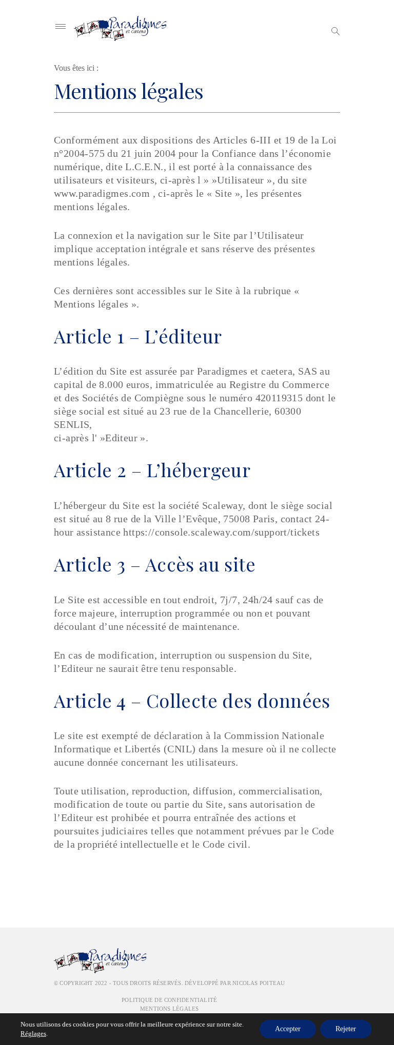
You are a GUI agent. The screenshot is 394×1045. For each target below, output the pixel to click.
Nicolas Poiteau (258, 983)
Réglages (33, 1033)
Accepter (288, 1029)
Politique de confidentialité (169, 1000)
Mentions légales (169, 1009)
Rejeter (346, 1029)
